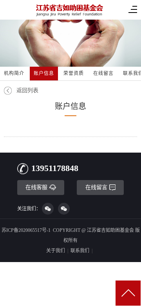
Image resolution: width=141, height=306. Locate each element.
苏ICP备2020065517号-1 (26, 230)
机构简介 (14, 73)
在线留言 (103, 73)
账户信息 (44, 73)
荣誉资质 (73, 73)
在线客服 (36, 187)
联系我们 (79, 250)
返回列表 (27, 90)
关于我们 (55, 250)
